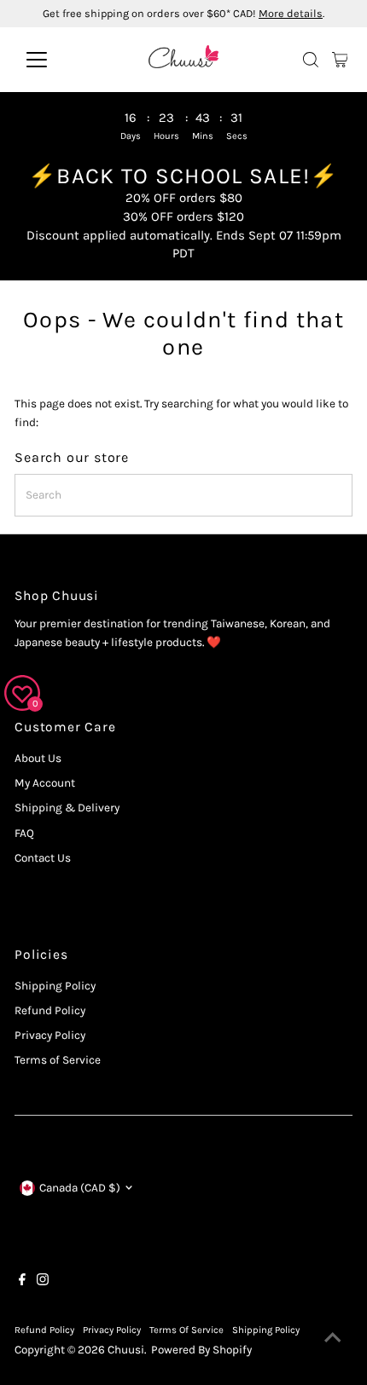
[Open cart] (340, 59)
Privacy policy (112, 1330)
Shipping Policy (55, 985)
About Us (38, 758)
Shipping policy (266, 1330)
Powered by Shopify (201, 1349)
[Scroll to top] (333, 1338)
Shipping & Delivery (67, 807)
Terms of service (186, 1330)
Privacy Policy (50, 1035)
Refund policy (44, 1330)
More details (291, 13)
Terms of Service (58, 1059)
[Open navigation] (55, 59)
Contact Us (43, 857)
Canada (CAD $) (79, 1187)
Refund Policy (50, 1010)
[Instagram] (42, 1281)
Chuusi (126, 1349)
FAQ (24, 833)
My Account (45, 782)
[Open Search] (310, 59)
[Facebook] (22, 1281)
